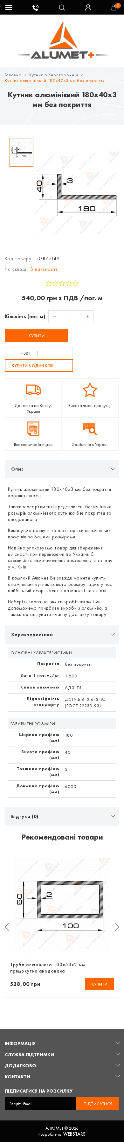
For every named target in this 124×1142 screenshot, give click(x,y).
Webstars (74, 1134)
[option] (21, 152)
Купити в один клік (33, 365)
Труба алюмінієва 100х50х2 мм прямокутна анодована (47, 967)
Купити (37, 336)
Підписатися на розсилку (38, 1091)
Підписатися (98, 1104)
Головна (13, 75)
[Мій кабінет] (89, 7)
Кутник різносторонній (53, 75)
